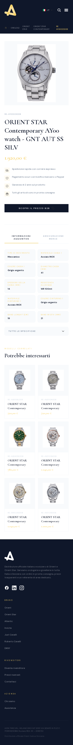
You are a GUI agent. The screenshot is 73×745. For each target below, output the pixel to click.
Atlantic (8, 621)
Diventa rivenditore (14, 668)
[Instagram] (21, 588)
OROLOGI (15, 28)
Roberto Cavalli (12, 641)
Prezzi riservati (12, 674)
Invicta (8, 627)
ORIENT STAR (26, 27)
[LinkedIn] (14, 588)
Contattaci (10, 681)
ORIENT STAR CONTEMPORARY (41, 27)
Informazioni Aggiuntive (21, 237)
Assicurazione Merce (53, 237)
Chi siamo (9, 701)
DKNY (7, 648)
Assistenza (10, 708)
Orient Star (10, 614)
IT (46, 10)
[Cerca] (59, 10)
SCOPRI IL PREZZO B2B (34, 208)
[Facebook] (6, 588)
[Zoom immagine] (62, 99)
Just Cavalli (10, 634)
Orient (7, 607)
